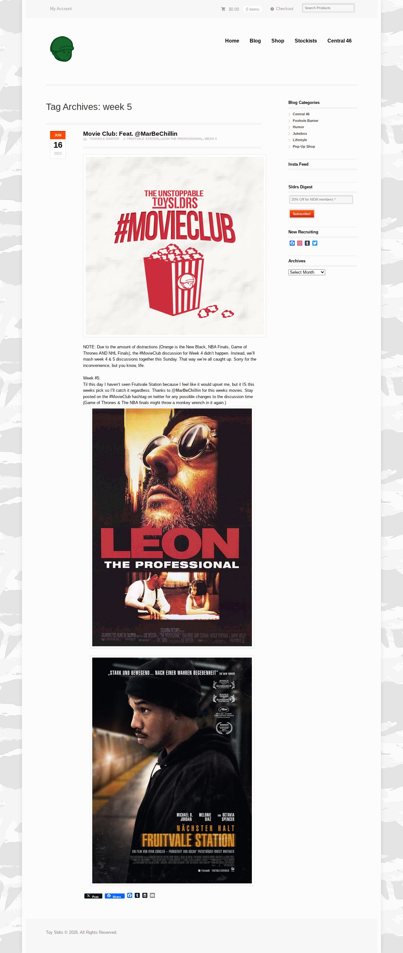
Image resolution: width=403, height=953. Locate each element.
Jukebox (300, 133)
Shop (277, 40)
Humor (298, 127)
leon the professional (182, 138)
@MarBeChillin (186, 390)
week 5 (211, 138)
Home (232, 40)
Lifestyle (300, 140)
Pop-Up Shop (304, 146)
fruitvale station (143, 138)
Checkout (284, 8)
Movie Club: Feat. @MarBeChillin (130, 133)
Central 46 (339, 40)
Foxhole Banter (104, 138)
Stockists (306, 40)
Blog (255, 40)
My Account (61, 8)
